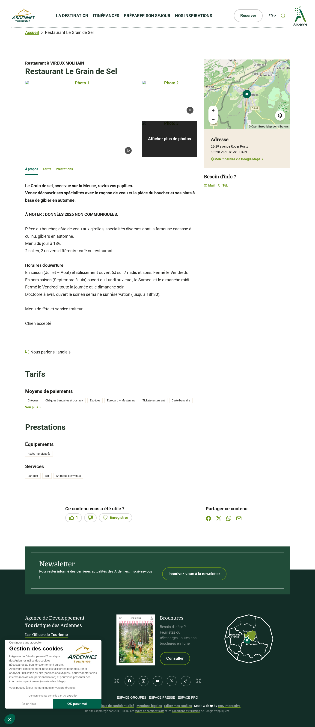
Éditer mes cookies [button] (178, 706)
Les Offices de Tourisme (46, 635)
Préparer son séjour (147, 15)
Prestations (64, 169)
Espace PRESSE (162, 697)
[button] (9, 719)
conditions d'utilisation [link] (186, 711)
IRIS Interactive (229, 706)
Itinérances (106, 15)
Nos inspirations (193, 15)
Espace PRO (188, 697)
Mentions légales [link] (149, 706)
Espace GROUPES (131, 697)
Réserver (248, 16)
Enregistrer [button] (119, 517)
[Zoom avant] (213, 110)
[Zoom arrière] (213, 119)
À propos (31, 169)
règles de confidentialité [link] (149, 711)
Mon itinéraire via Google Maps (237, 159)
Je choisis (29, 704)
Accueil (32, 32)
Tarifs (47, 169)
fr (270, 16)
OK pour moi (77, 704)
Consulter (175, 658)
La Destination (72, 15)
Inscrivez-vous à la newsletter (194, 574)
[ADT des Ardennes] (23, 16)
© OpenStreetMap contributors (269, 126)
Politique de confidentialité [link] (114, 706)
